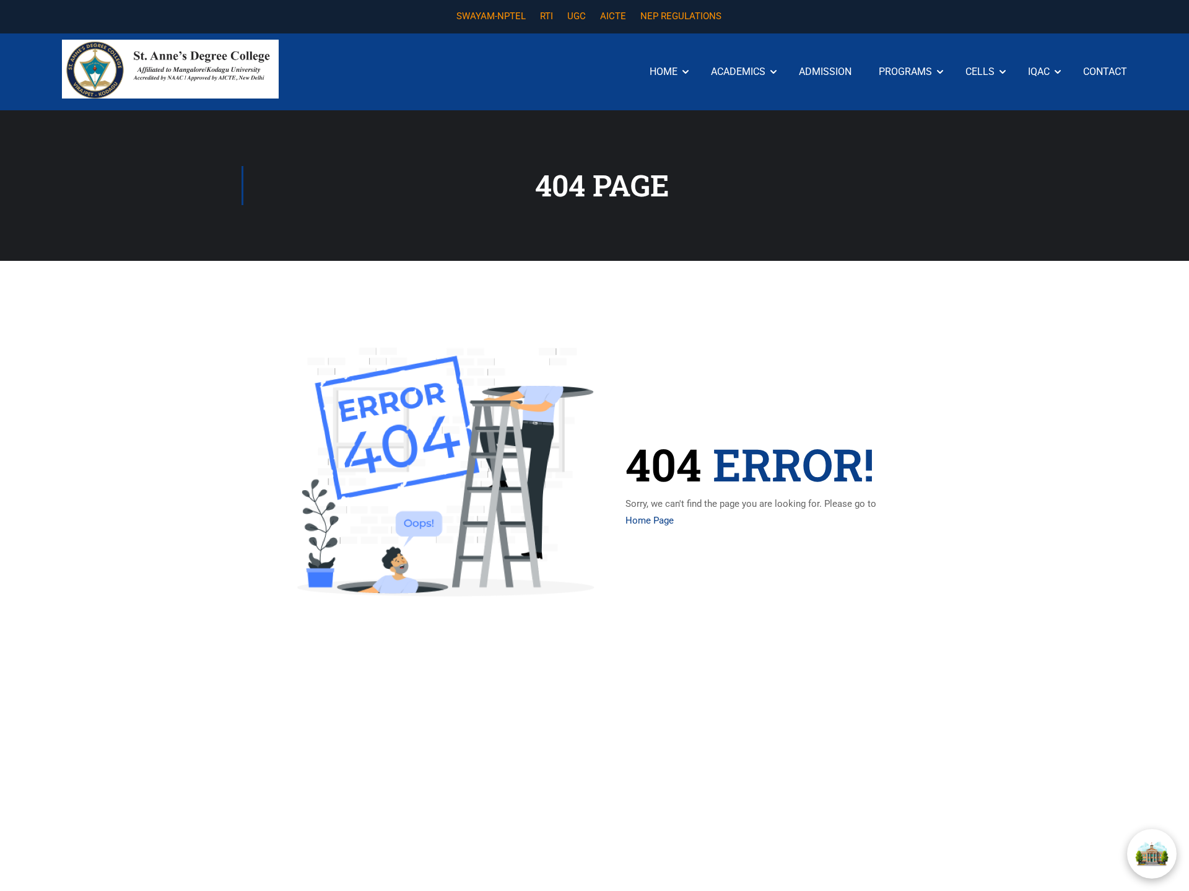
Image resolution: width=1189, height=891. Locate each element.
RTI (546, 16)
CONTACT (1105, 71)
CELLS (980, 71)
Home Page (649, 520)
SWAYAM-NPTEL (491, 16)
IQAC (1039, 71)
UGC (576, 16)
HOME (663, 71)
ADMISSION (825, 71)
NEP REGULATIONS (680, 16)
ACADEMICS (738, 71)
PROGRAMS (905, 71)
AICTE (613, 16)
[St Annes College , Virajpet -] (170, 69)
